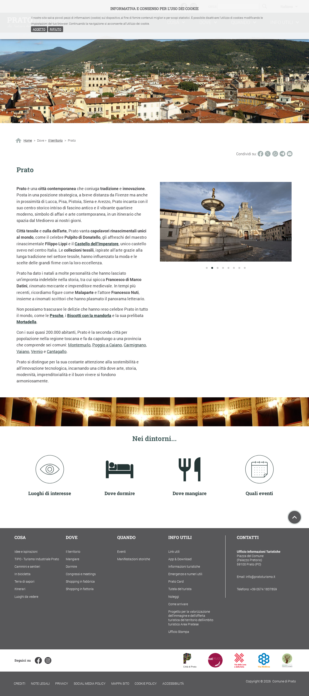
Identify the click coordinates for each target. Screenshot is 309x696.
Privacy (61, 683)
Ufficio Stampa (178, 631)
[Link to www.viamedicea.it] (264, 666)
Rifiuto (55, 29)
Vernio (37, 351)
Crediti (19, 683)
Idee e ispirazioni (26, 551)
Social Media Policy (90, 683)
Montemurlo (79, 345)
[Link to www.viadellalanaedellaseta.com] (240, 666)
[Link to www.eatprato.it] (215, 666)
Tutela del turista (180, 589)
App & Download (180, 559)
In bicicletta (22, 574)
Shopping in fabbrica (80, 581)
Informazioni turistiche (184, 566)
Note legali (40, 683)
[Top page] (294, 517)
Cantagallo (57, 351)
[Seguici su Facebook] (38, 660)
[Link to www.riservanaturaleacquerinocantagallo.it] (287, 666)
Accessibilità (173, 683)
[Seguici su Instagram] (48, 660)
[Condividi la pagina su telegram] (282, 154)
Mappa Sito (120, 683)
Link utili (174, 551)
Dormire (71, 566)
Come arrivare (178, 604)
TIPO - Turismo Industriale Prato (36, 559)
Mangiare (72, 559)
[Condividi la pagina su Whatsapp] (275, 154)
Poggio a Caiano (107, 345)
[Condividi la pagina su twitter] (268, 154)
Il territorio (55, 140)
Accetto (39, 29)
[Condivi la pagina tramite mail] (289, 154)
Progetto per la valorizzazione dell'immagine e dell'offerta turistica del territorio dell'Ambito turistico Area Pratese (190, 617)
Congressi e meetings (81, 574)
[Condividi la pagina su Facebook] (260, 154)
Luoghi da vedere (26, 596)
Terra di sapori (24, 581)
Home (28, 140)
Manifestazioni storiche (133, 559)
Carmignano (135, 345)
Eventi (121, 551)
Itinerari (19, 589)
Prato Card (176, 581)
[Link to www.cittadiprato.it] (189, 666)
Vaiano (23, 351)
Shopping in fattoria (80, 589)
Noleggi (173, 596)
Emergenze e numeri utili (185, 574)
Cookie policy (146, 683)
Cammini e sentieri (27, 566)
